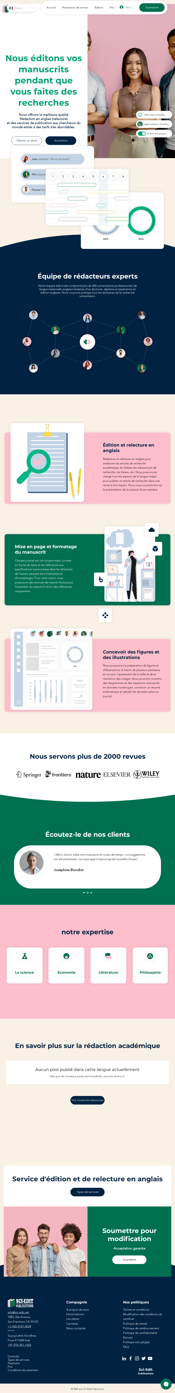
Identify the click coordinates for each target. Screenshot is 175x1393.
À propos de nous (77, 1309)
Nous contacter (76, 1328)
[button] (74, 7)
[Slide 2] (88, 893)
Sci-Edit (146, 1369)
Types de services (18, 1359)
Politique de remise (135, 1323)
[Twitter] (143, 1358)
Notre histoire (75, 1314)
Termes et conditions (136, 1309)
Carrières (72, 1323)
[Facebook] (130, 1358)
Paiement (14, 1363)
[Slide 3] (91, 892)
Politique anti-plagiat (136, 1342)
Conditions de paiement (23, 1370)
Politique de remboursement (141, 1328)
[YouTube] (150, 1358)
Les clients (72, 1319)
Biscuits (128, 1337)
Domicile (13, 1356)
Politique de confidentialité (140, 1333)
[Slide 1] (84, 892)
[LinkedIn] (124, 1358)
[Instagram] (137, 1358)
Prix (10, 1366)
